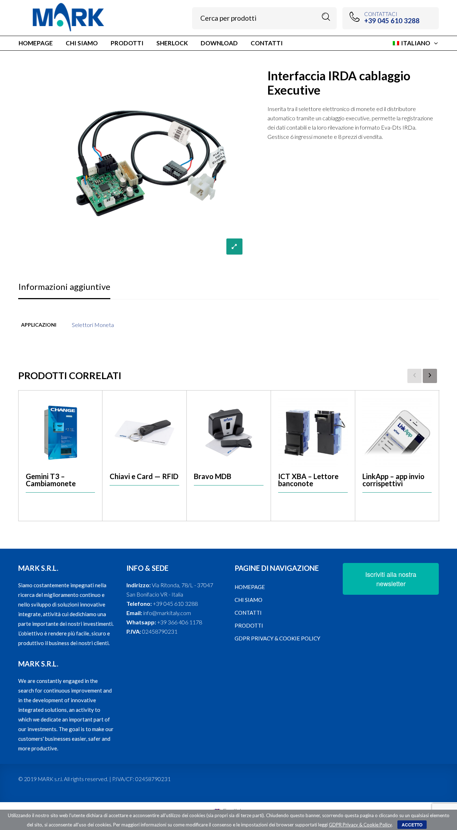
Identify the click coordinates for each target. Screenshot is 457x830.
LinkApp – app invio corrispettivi (393, 480)
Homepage (250, 587)
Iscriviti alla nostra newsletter (390, 578)
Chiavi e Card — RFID (144, 476)
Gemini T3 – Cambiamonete (51, 480)
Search (326, 17)
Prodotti (249, 625)
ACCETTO (412, 824)
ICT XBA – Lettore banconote (308, 480)
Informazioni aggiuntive (64, 286)
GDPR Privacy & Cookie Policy (277, 638)
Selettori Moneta (93, 324)
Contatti (248, 612)
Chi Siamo (248, 600)
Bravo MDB (212, 476)
